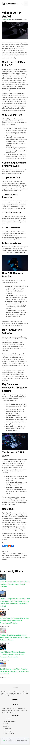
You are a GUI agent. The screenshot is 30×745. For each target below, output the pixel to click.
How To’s (12, 713)
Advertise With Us (8, 719)
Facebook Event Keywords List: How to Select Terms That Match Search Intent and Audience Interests (15, 637)
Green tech (24, 710)
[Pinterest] (17, 699)
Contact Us (6, 726)
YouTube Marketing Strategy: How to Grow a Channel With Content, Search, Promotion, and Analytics (14, 620)
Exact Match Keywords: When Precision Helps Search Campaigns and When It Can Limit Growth (14, 671)
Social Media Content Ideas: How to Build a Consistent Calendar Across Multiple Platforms (15, 584)
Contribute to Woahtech (9, 721)
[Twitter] (13, 699)
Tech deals (5, 713)
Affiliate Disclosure (8, 733)
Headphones (21, 708)
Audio (14, 708)
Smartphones (6, 710)
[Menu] (26, 3)
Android (9, 708)
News (3, 708)
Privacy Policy (7, 728)
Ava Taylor (7, 19)
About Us (5, 724)
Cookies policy (7, 731)
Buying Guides (15, 710)
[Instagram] (15, 699)
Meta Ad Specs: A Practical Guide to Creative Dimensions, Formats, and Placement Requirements (12, 654)
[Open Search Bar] (22, 3)
